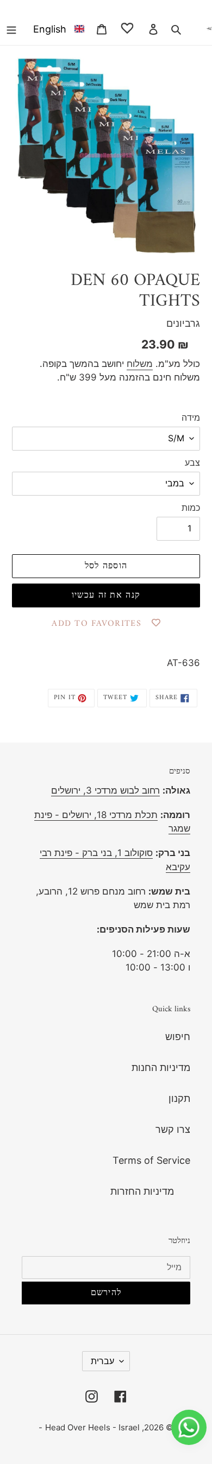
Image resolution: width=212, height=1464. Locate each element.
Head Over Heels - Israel (92, 1427)
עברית (102, 1360)
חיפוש (177, 1036)
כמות (191, 507)
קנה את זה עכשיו (106, 595)
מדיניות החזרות (142, 1191)
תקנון (179, 1098)
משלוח (140, 363)
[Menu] (11, 28)
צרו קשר (172, 1129)
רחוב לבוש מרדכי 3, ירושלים (105, 790)
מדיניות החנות (161, 1067)
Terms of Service (151, 1160)
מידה (191, 417)
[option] (56, 28)
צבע (192, 462)
